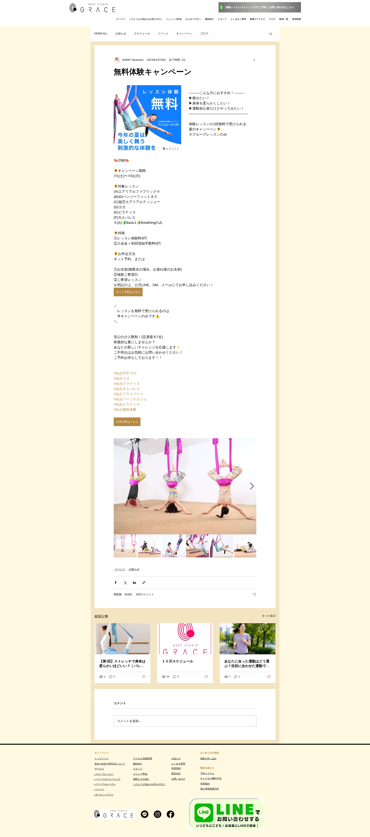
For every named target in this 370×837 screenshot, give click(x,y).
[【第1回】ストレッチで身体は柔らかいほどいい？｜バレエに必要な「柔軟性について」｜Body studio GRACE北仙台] (122, 638)
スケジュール (142, 33)
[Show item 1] (125, 545)
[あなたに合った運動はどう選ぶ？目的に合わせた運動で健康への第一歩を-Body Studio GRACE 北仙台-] (247, 638)
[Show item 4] (197, 545)
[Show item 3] (173, 545)
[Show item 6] (245, 545)
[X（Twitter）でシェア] (125, 582)
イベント (163, 33)
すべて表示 (269, 615)
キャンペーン (184, 33)
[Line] (144, 814)
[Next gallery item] (252, 486)
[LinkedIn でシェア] (134, 582)
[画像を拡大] (185, 486)
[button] (270, 33)
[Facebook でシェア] (115, 582)
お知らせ (120, 33)
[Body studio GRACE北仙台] (185, 638)
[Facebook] (170, 814)
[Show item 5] (221, 545)
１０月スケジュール (177, 661)
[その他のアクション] (254, 60)
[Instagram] (157, 814)
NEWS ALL (101, 33)
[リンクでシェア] (144, 582)
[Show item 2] (149, 545)
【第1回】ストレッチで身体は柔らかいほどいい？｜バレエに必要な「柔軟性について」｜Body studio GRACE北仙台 (122, 663)
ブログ (204, 33)
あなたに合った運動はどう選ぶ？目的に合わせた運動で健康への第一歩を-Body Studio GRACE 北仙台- (246, 663)
